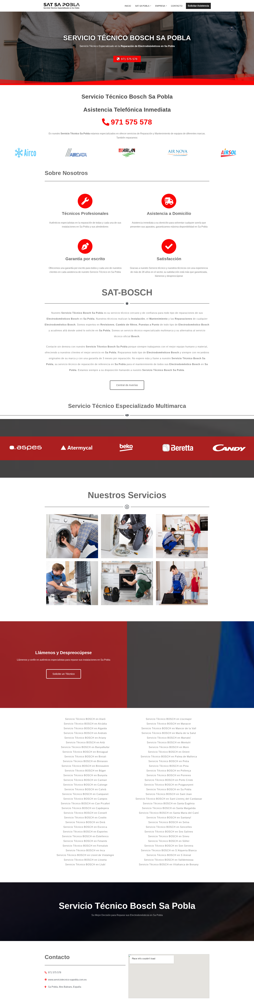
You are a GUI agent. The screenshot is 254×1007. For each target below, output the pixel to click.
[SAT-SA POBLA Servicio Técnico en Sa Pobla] (61, 6)
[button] (150, 5)
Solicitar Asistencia (198, 6)
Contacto (176, 6)
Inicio (128, 6)
